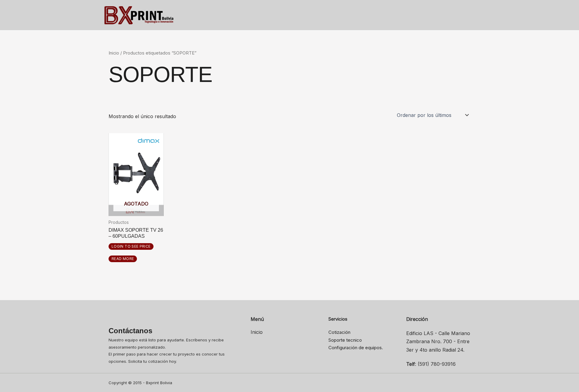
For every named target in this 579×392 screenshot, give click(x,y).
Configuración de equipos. (355, 347)
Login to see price (131, 246)
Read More (123, 258)
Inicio (114, 53)
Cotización (339, 332)
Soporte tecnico (345, 340)
